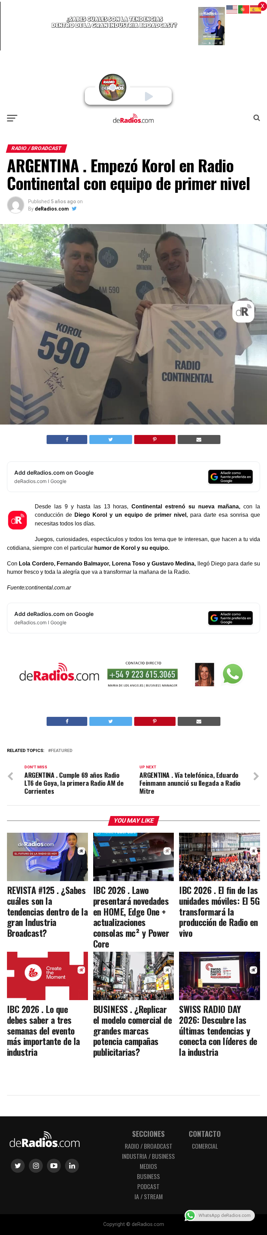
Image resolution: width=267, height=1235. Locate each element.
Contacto (205, 1133)
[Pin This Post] (155, 439)
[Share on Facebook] (67, 439)
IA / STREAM (149, 1196)
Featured (61, 751)
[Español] (256, 9)
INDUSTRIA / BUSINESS (148, 1156)
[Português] (244, 9)
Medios (148, 1166)
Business (148, 1176)
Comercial (205, 1145)
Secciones (148, 1133)
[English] (232, 9)
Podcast (148, 1186)
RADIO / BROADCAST (148, 1145)
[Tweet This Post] (110, 439)
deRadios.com (52, 209)
